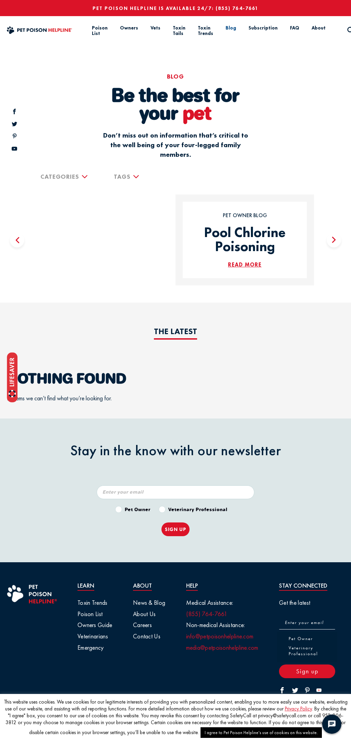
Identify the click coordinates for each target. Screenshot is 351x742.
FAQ (294, 28)
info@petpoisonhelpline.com (220, 636)
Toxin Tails (179, 31)
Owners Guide (94, 625)
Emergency (90, 647)
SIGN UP (175, 529)
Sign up (307, 671)
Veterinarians (92, 636)
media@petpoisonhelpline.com (222, 647)
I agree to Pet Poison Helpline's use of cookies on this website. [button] (261, 732)
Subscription (263, 28)
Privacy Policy (298, 708)
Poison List (100, 31)
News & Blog (149, 602)
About (319, 28)
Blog (231, 28)
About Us (144, 614)
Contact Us (146, 636)
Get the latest (294, 602)
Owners (129, 28)
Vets (155, 28)
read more (245, 264)
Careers (142, 625)
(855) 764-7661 (237, 8)
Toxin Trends (205, 31)
